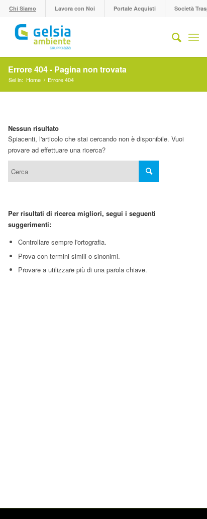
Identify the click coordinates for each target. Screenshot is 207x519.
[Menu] (193, 37)
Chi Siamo (22, 8)
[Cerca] (171, 37)
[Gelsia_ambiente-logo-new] (84, 37)
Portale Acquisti (135, 8)
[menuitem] (23, 8)
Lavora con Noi (75, 8)
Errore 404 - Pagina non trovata (67, 69)
